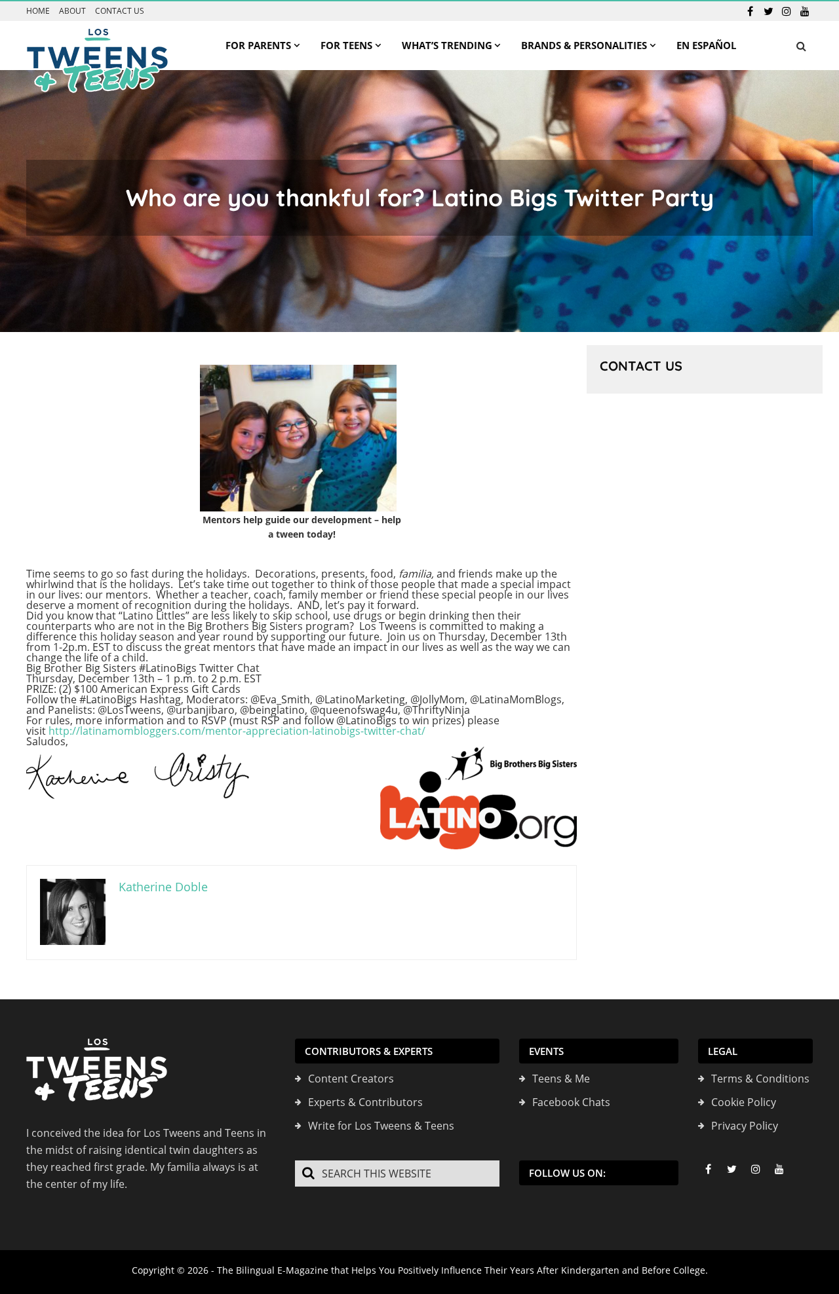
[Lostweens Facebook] (750, 11)
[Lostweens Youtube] (805, 11)
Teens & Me (561, 1078)
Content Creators (351, 1078)
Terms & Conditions (760, 1078)
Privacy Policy (744, 1125)
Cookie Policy (743, 1102)
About (72, 11)
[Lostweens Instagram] (786, 11)
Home (38, 11)
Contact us (119, 11)
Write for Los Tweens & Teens (381, 1125)
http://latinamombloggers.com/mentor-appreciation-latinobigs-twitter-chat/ (237, 731)
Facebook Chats (571, 1102)
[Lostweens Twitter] (768, 11)
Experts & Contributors (365, 1102)
